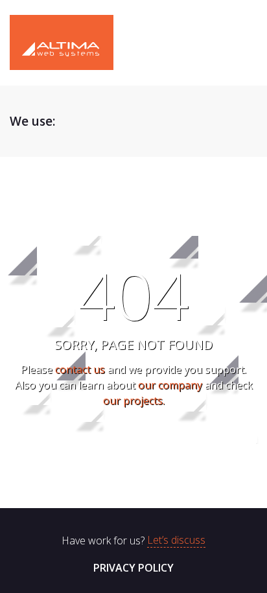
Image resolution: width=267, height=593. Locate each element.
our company (170, 385)
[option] (113, 121)
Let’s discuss (176, 540)
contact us (80, 369)
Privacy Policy (133, 568)
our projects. (134, 400)
